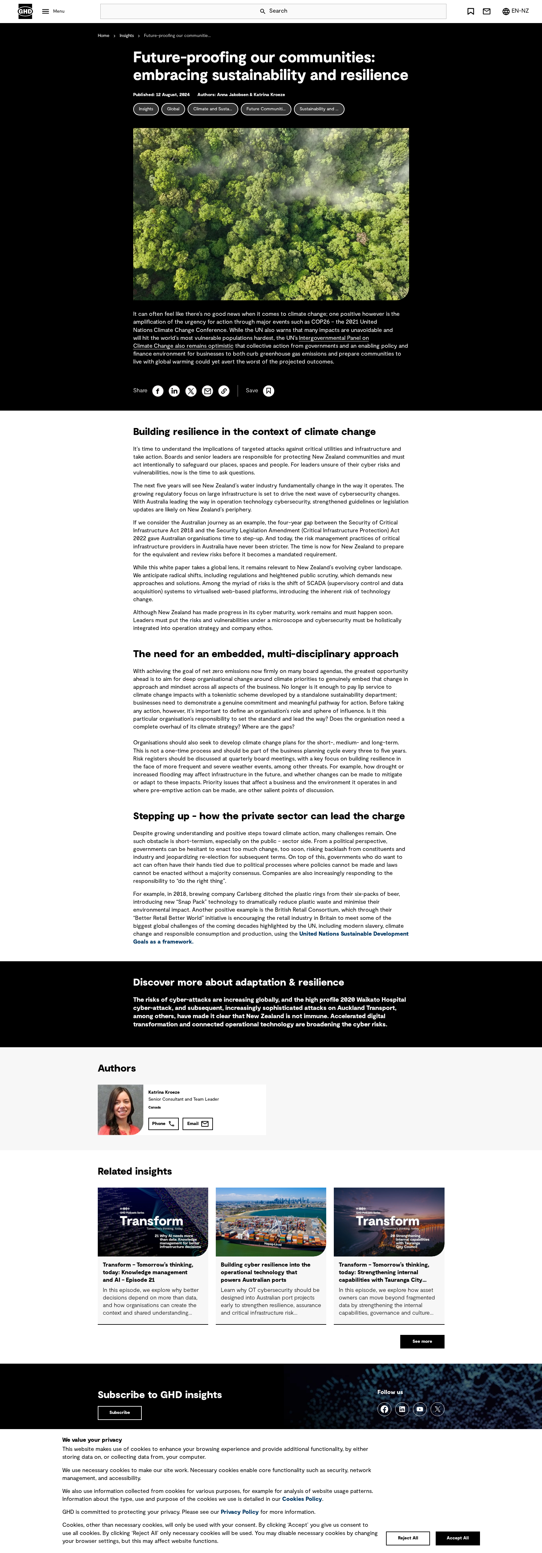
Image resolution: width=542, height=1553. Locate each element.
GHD (25, 11)
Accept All (458, 1538)
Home (103, 36)
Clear (423, 11)
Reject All (408, 1538)
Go (438, 11)
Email (193, 1124)
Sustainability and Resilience (322, 109)
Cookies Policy (302, 1499)
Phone (158, 1124)
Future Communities (266, 109)
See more (422, 1341)
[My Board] (470, 11)
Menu (59, 11)
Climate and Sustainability (215, 109)
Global (173, 109)
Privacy (240, 1512)
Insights (127, 36)
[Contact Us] (486, 11)
